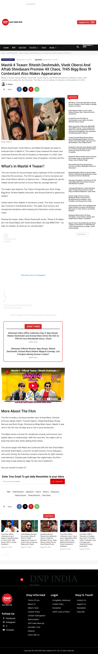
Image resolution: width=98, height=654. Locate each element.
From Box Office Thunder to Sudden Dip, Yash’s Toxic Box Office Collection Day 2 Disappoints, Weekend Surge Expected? (88, 540)
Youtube (10, 630)
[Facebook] (19, 89)
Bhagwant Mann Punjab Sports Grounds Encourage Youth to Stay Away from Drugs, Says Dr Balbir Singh (82, 158)
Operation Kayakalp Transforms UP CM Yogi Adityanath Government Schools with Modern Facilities (82, 181)
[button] (77, 47)
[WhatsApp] (36, 89)
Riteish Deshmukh (34, 495)
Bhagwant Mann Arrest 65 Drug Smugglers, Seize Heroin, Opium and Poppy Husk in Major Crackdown (81, 216)
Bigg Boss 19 (29, 492)
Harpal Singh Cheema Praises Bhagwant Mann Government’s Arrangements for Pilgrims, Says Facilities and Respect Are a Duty (80, 198)
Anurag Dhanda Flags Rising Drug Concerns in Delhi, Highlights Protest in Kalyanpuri (82, 166)
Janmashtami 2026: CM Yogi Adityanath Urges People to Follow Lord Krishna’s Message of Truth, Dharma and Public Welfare (82, 208)
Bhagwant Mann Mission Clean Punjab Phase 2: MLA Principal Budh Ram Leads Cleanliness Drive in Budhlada (83, 174)
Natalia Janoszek (20, 495)
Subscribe (59, 481)
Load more (81, 234)
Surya (10, 84)
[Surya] (3, 84)
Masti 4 (38, 492)
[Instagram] (4, 622)
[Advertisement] (62, 26)
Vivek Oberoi (46, 495)
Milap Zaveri (55, 492)
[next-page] (7, 555)
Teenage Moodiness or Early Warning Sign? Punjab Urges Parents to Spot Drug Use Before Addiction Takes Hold (82, 189)
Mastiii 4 (45, 492)
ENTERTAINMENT (12, 53)
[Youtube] (4, 630)
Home (3, 53)
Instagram (10, 622)
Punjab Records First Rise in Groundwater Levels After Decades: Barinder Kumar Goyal (81, 120)
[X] (25, 89)
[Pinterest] (31, 89)
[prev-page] (2, 555)
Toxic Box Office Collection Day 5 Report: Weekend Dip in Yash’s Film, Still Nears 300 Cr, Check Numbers (9, 539)
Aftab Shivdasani (18, 492)
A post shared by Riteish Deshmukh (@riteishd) (33, 315)
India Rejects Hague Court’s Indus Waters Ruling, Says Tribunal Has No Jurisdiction (81, 112)
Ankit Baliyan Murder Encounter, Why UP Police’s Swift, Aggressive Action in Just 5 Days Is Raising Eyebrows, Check (29, 539)
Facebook (10, 618)
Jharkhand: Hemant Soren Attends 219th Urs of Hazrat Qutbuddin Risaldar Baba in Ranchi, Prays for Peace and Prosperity (82, 149)
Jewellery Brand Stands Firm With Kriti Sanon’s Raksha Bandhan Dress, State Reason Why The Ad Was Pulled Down (48, 539)
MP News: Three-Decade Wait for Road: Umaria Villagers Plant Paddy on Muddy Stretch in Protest (82, 104)
